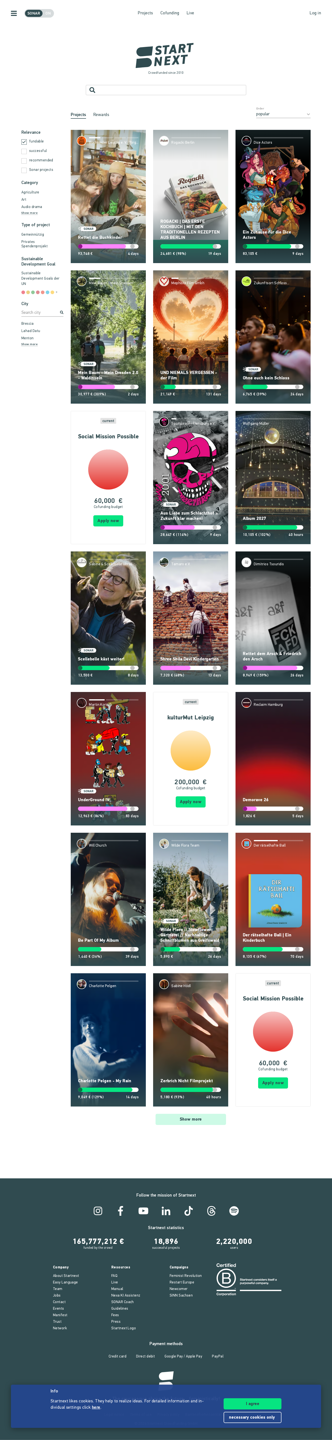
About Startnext (66, 1276)
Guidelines (119, 1309)
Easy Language (65, 1282)
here (96, 1408)
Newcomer (179, 1289)
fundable (36, 141)
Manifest (60, 1315)
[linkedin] (166, 1211)
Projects (145, 13)
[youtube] (143, 1211)
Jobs (57, 1296)
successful (38, 151)
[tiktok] (188, 1211)
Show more (191, 1119)
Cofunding (169, 13)
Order (260, 108)
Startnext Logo (123, 1328)
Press (116, 1322)
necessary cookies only (252, 1417)
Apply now (108, 521)
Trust (57, 1322)
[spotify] (234, 1211)
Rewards (101, 115)
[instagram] (98, 1211)
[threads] (211, 1211)
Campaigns (179, 1267)
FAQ (114, 1276)
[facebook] (120, 1211)
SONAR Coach (122, 1302)
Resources (120, 1267)
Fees (115, 1315)
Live (190, 13)
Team (57, 1289)
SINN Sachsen (181, 1296)
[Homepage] (166, 56)
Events (58, 1309)
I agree (252, 1404)
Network (60, 1328)
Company (61, 1267)
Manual (117, 1289)
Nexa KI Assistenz (125, 1296)
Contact (59, 1302)
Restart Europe (182, 1282)
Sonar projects (41, 170)
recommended (41, 160)
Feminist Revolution (186, 1276)
